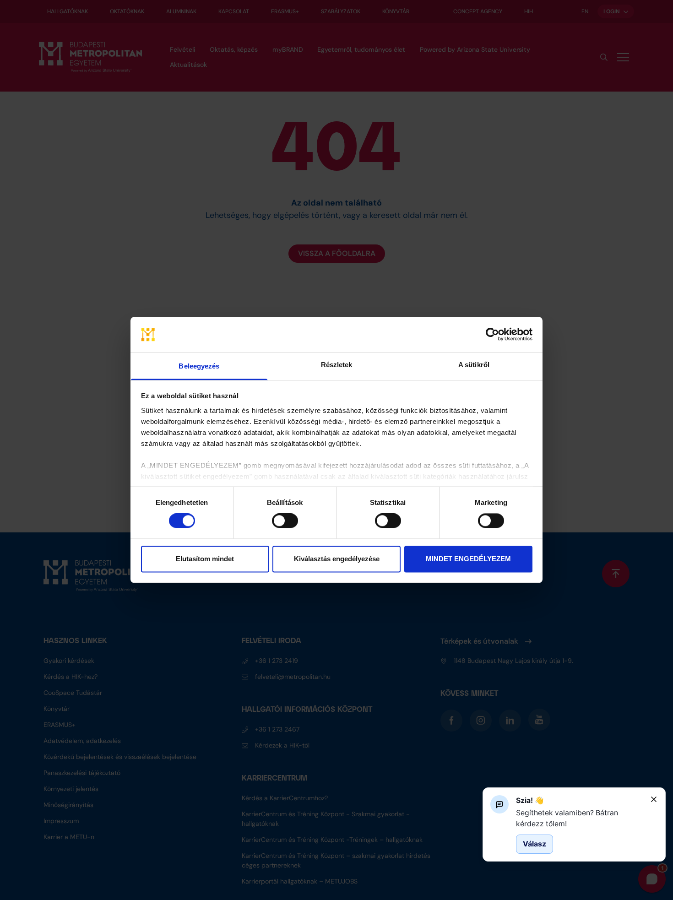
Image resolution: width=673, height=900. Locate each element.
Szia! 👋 (530, 800)
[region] (579, 818)
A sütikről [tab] (473, 365)
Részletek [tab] (337, 365)
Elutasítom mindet (205, 559)
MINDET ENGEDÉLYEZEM (468, 559)
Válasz (534, 844)
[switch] (285, 521)
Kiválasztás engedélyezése (337, 559)
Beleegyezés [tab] (199, 366)
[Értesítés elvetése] (654, 799)
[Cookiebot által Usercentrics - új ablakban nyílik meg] (492, 335)
